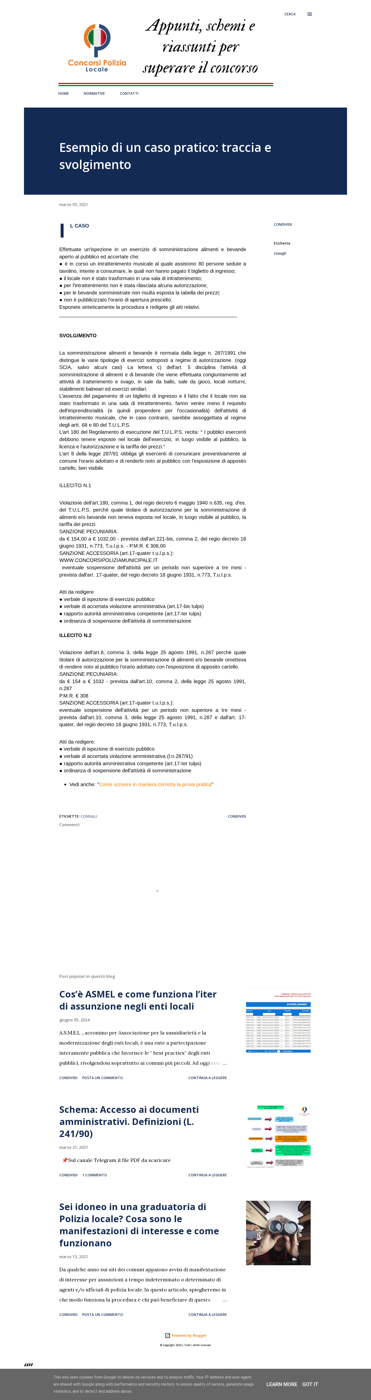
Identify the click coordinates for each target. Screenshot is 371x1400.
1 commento (94, 1175)
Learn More (282, 1384)
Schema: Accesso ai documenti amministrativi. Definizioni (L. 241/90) (129, 1121)
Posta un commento (102, 1077)
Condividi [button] (283, 224)
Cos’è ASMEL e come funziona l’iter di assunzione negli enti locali (138, 1000)
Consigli (280, 253)
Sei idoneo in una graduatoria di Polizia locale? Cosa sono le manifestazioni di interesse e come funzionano (139, 1225)
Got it (310, 1384)
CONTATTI (129, 93)
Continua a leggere (208, 1077)
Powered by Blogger (188, 1335)
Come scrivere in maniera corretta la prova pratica (155, 784)
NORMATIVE (94, 93)
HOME (63, 93)
